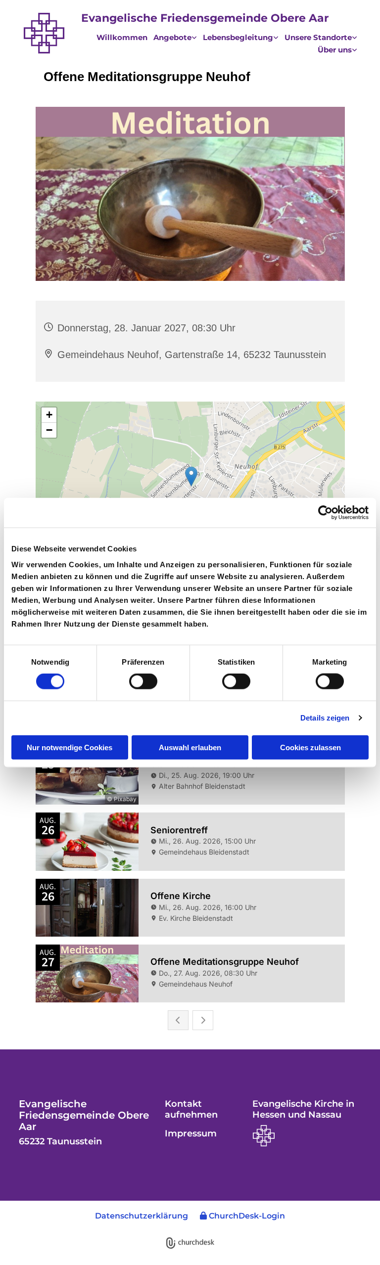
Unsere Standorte (318, 37)
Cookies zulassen (310, 747)
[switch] (143, 681)
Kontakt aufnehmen (191, 1109)
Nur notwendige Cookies (69, 747)
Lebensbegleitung (238, 37)
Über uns (335, 49)
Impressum (191, 1133)
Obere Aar (300, 18)
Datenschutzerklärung (141, 1215)
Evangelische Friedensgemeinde (176, 18)
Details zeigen (324, 718)
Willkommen (121, 35)
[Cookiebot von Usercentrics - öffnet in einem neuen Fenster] (325, 512)
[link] (172, 36)
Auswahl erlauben (190, 747)
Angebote (172, 37)
